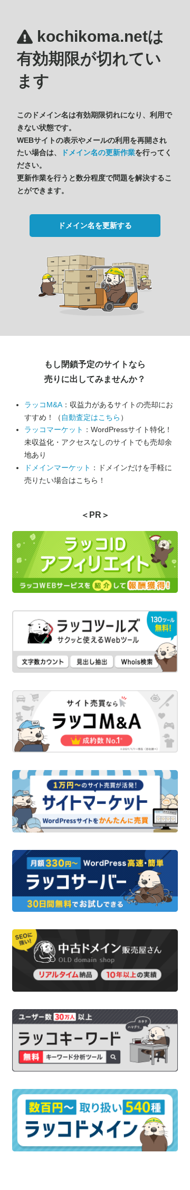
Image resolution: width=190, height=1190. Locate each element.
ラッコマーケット (53, 429)
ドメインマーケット (57, 467)
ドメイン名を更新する (95, 225)
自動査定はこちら (90, 417)
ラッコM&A (43, 404)
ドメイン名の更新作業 (98, 152)
